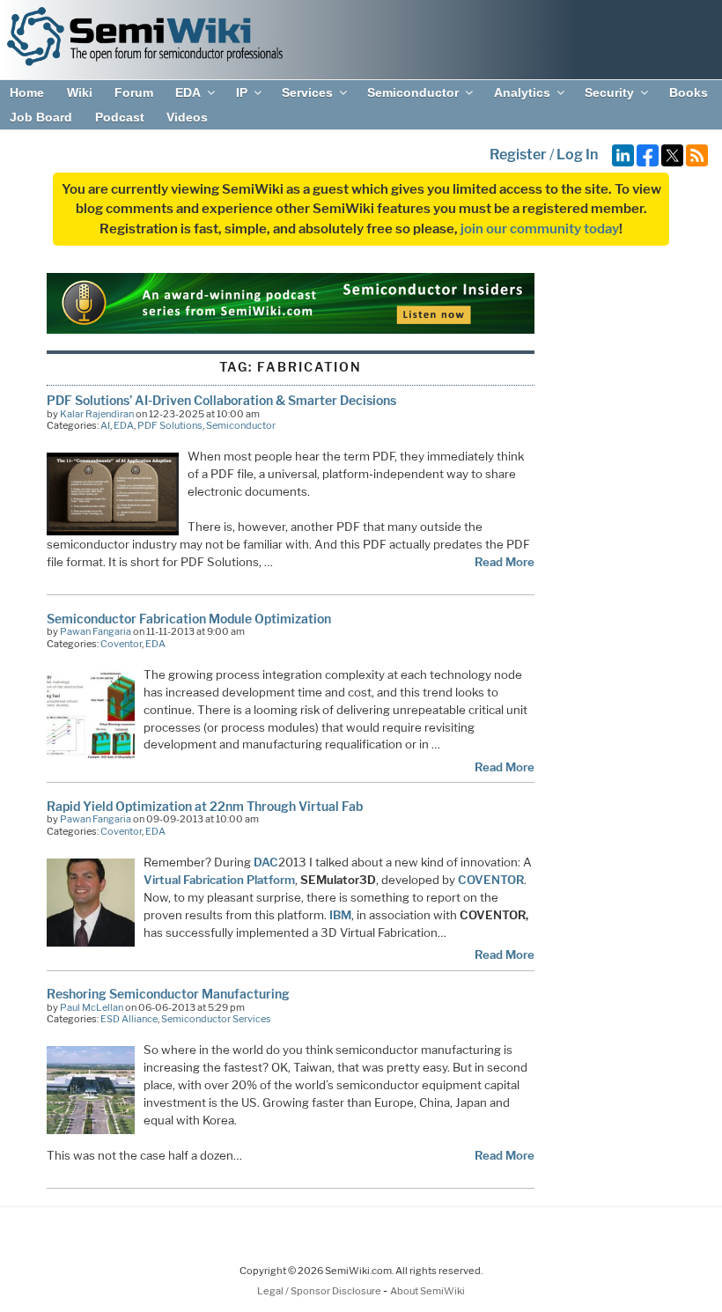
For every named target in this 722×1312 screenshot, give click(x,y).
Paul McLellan (91, 1007)
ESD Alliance (129, 1019)
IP (241, 92)
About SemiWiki (427, 1291)
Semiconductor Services (216, 1019)
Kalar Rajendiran (97, 414)
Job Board (41, 117)
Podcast (119, 117)
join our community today (539, 229)
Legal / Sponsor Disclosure (320, 1291)
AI (105, 425)
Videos (187, 117)
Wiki (79, 92)
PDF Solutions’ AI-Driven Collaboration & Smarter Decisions (221, 400)
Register (518, 154)
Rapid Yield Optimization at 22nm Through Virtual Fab (205, 806)
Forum (133, 92)
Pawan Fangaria (95, 631)
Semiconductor (413, 92)
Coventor (121, 644)
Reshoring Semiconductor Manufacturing (168, 993)
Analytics (522, 92)
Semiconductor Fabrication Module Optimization (189, 618)
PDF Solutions (170, 425)
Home (27, 92)
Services (307, 92)
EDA (188, 92)
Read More (504, 562)
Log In (577, 154)
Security (609, 92)
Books (688, 92)
